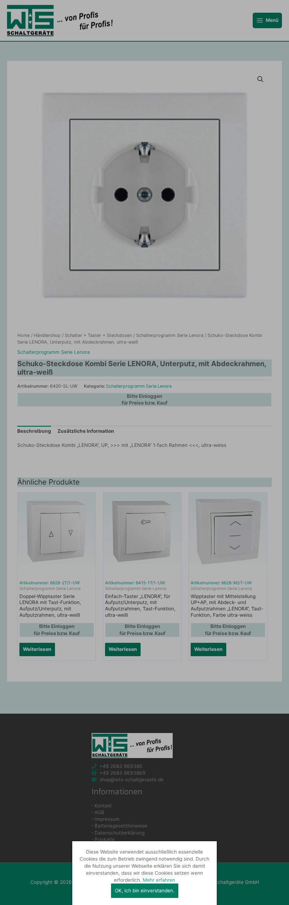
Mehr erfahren (159, 880)
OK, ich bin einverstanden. (144, 890)
